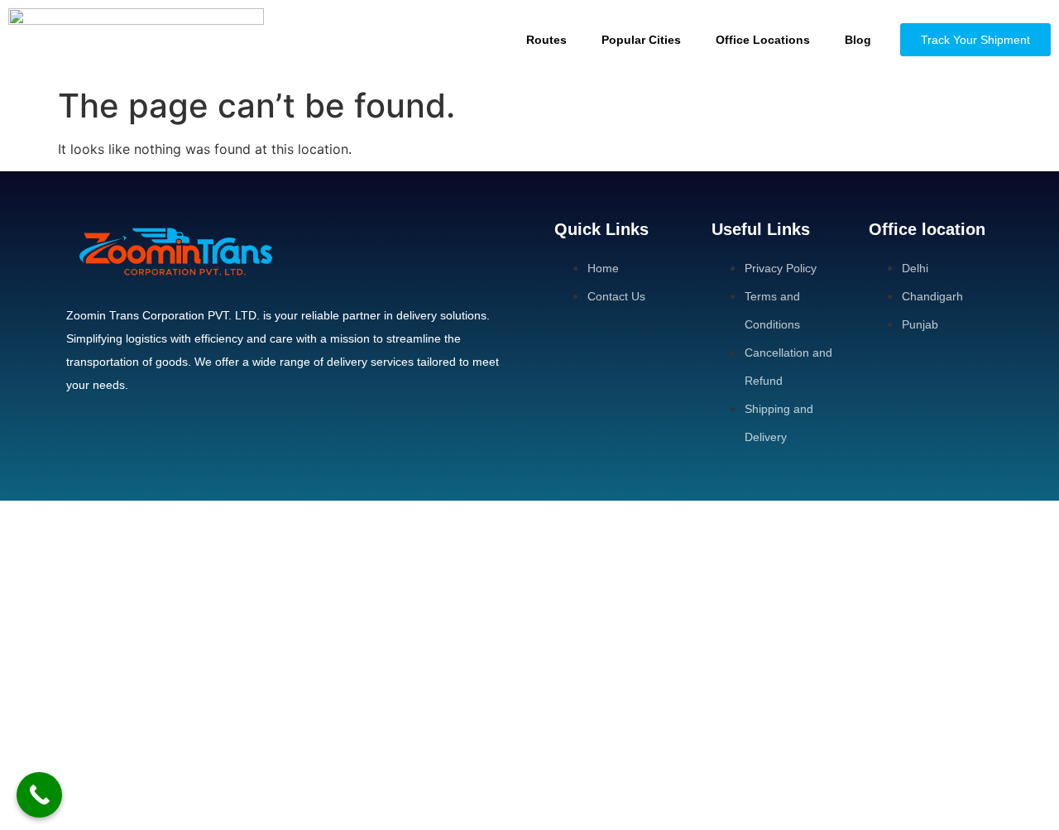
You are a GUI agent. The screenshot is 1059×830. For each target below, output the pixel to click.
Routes (546, 39)
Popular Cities (641, 39)
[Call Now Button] (39, 795)
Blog (858, 39)
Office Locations (763, 39)
